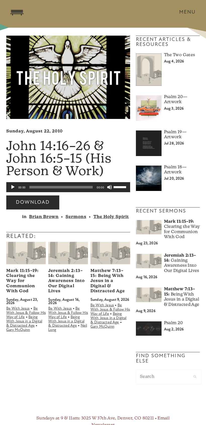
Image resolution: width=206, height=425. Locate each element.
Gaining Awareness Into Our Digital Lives (66, 281)
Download (33, 202)
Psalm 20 (173, 323)
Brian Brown (44, 217)
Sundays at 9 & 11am (57, 418)
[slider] (121, 186)
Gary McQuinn (18, 330)
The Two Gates (179, 55)
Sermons (76, 217)
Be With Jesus (18, 309)
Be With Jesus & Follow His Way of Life (26, 313)
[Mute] (109, 187)
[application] (68, 187)
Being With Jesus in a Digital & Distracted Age (24, 321)
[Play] (12, 187)
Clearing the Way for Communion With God (22, 281)
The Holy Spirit (111, 217)
